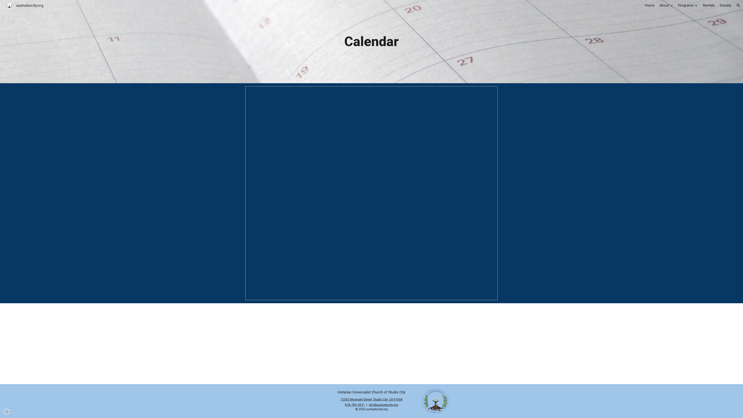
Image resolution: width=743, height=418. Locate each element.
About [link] (664, 5)
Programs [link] (686, 5)
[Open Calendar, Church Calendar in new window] (490, 91)
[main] (371, 41)
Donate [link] (725, 5)
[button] (738, 5)
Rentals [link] (709, 5)
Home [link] (650, 5)
